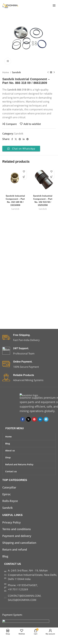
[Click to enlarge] (8, 61)
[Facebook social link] (12, 139)
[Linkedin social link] (24, 139)
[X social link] (16, 139)
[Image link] (25, 621)
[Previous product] (47, 72)
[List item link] (29, 487)
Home (5, 72)
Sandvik (16, 72)
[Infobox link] (29, 338)
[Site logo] (10, 5)
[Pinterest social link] (20, 139)
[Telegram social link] (28, 139)
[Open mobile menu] (54, 5)
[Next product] (54, 72)
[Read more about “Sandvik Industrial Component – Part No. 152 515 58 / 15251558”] (51, 177)
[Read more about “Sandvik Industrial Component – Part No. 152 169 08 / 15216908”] (24, 177)
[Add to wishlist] (24, 171)
